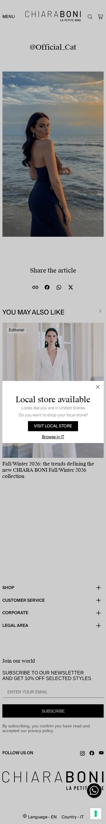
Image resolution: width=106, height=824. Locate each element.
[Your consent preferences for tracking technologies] (95, 813)
